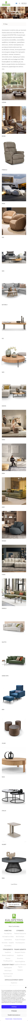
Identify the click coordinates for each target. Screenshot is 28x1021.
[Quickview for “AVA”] (14, 221)
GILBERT (4, 844)
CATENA (4, 102)
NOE (3, 271)
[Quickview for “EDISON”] (14, 389)
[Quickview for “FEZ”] (14, 322)
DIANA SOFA (5, 675)
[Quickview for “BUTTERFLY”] (14, 288)
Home (8, 13)
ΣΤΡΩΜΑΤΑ (20, 930)
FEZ (3, 338)
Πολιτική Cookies (8, 1018)
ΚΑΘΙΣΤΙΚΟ (7, 930)
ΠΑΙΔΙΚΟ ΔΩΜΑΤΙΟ (20, 949)
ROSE (3, 777)
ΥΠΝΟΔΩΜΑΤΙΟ (8, 949)
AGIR (3, 507)
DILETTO (4, 642)
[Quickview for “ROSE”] (14, 761)
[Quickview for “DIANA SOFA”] (14, 659)
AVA (3, 237)
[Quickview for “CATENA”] (14, 86)
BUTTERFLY (5, 304)
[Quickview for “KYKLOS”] (14, 794)
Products (13, 13)
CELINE (4, 743)
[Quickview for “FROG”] (14, 187)
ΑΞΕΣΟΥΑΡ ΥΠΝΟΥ (8, 964)
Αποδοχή (14, 1006)
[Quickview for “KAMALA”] (14, 592)
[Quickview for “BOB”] (14, 693)
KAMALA (4, 608)
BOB (3, 709)
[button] (26, 987)
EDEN (3, 473)
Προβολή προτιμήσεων (14, 1015)
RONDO (4, 541)
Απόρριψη (14, 1010)
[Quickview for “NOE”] (14, 255)
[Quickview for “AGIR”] (14, 491)
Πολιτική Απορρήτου (17, 1018)
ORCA (3, 439)
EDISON (4, 406)
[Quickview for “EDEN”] (14, 457)
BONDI (3, 136)
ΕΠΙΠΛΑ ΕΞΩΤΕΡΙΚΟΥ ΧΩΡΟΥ (14, 980)
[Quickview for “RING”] (14, 862)
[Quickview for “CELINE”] (14, 727)
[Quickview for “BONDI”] (14, 120)
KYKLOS (4, 810)
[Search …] (20, 3)
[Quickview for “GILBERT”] (14, 828)
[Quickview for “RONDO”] (14, 524)
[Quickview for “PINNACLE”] (14, 153)
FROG (3, 203)
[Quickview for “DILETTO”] (14, 626)
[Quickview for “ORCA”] (14, 423)
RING (3, 878)
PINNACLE (4, 169)
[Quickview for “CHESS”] (14, 558)
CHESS (3, 574)
